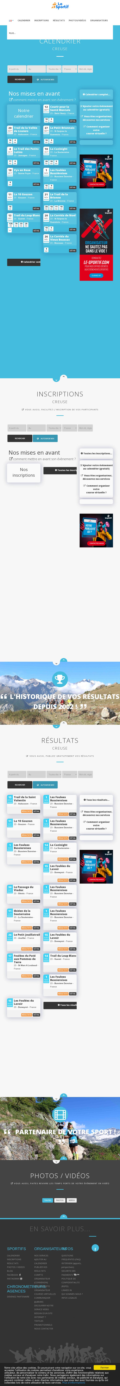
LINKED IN (66, 1290)
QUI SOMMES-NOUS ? (72, 1294)
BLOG (10, 1271)
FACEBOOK (12, 1274)
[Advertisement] (42, 317)
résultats (26, 811)
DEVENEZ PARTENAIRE (18, 1296)
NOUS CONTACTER (43, 1328)
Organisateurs (99, 20)
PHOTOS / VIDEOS (16, 1267)
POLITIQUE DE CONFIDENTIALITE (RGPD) (70, 1282)
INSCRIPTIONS (14, 1259)
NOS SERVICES (41, 1255)
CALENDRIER (13, 1255)
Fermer (105, 1367)
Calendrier (24, 20)
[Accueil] (63, 1216)
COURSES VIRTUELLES (45, 1294)
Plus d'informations (73, 1382)
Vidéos (72, 1200)
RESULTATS (12, 1263)
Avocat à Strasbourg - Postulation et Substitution (71, 1336)
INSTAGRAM (13, 1278)
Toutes (47, 1200)
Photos (60, 1200)
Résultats (59, 20)
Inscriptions (41, 20)
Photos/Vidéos (77, 20)
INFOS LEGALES (69, 1297)
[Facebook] (95, 1248)
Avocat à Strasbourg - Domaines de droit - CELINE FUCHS (71, 1309)
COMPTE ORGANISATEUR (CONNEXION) (42, 1278)
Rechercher (20, 79)
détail (73, 121)
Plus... (12, 33)
